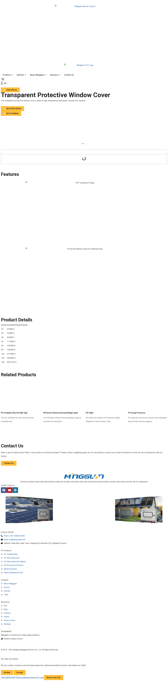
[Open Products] (12, 75)
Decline (7, 672)
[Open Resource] (59, 75)
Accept (19, 672)
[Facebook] (4, 490)
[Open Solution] (25, 75)
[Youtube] (9, 490)
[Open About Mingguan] (46, 75)
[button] (3, 79)
